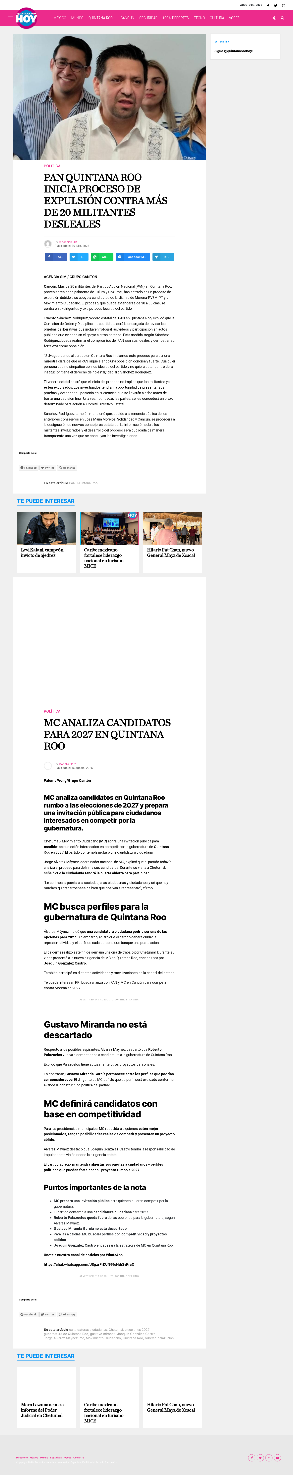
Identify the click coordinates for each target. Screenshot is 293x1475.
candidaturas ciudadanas (88, 1329)
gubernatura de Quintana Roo (66, 1333)
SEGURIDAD (148, 18)
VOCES (234, 18)
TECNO (199, 18)
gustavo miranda (102, 1333)
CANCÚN (127, 18)
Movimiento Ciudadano (103, 1338)
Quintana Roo (87, 483)
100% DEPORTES (175, 18)
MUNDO (77, 18)
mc (82, 1338)
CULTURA (217, 18)
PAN (72, 483)
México (34, 1457)
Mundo (44, 1457)
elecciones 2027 (137, 1329)
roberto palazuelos (159, 1338)
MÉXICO (59, 18)
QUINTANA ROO (100, 18)
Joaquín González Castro (136, 1333)
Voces (67, 1457)
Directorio (22, 1457)
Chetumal (116, 1329)
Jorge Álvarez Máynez (61, 1338)
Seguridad (56, 1457)
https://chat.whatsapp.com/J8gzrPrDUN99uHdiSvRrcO (89, 1264)
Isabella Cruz (67, 764)
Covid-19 (78, 1457)
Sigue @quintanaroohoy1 (234, 51)
